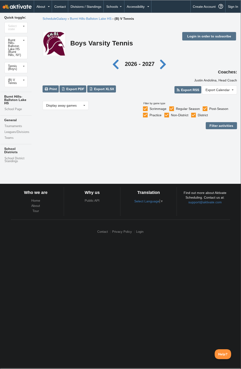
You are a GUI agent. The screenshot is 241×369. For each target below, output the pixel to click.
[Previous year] (117, 64)
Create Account (204, 6)
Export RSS (189, 90)
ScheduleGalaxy (55, 18)
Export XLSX (103, 89)
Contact (60, 6)
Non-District (179, 115)
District (203, 115)
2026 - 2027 (139, 64)
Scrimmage (158, 109)
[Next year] (163, 64)
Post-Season (218, 109)
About (35, 206)
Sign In (233, 6)
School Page (13, 109)
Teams (9, 138)
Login (139, 231)
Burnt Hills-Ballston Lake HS (90, 18)
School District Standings (14, 160)
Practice (156, 115)
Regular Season (188, 109)
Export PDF (74, 89)
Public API (92, 200)
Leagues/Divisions (16, 132)
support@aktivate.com (205, 202)
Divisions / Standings (86, 6)
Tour (35, 211)
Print (52, 89)
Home (35, 200)
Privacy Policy (122, 231)
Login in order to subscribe (209, 36)
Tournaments (13, 126)
